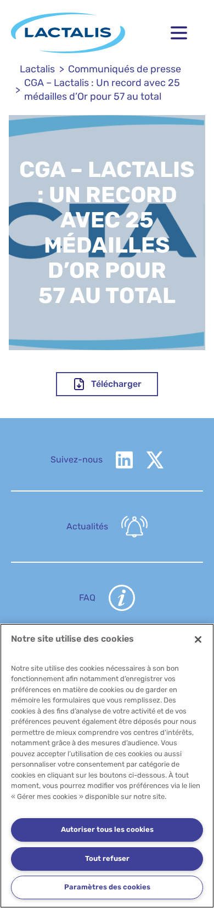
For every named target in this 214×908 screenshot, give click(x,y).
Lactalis (37, 69)
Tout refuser (107, 858)
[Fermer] (198, 639)
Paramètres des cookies (107, 887)
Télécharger (116, 384)
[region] (107, 766)
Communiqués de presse (124, 69)
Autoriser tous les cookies (107, 829)
